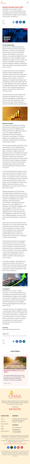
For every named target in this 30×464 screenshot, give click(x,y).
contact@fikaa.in (17, 427)
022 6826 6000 (16, 429)
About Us (3, 421)
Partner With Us (5, 431)
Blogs (2, 429)
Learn (2, 426)
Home (2, 419)
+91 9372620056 (16, 432)
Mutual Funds (4, 424)
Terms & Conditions (8, 443)
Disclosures (23, 443)
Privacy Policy (17, 443)
